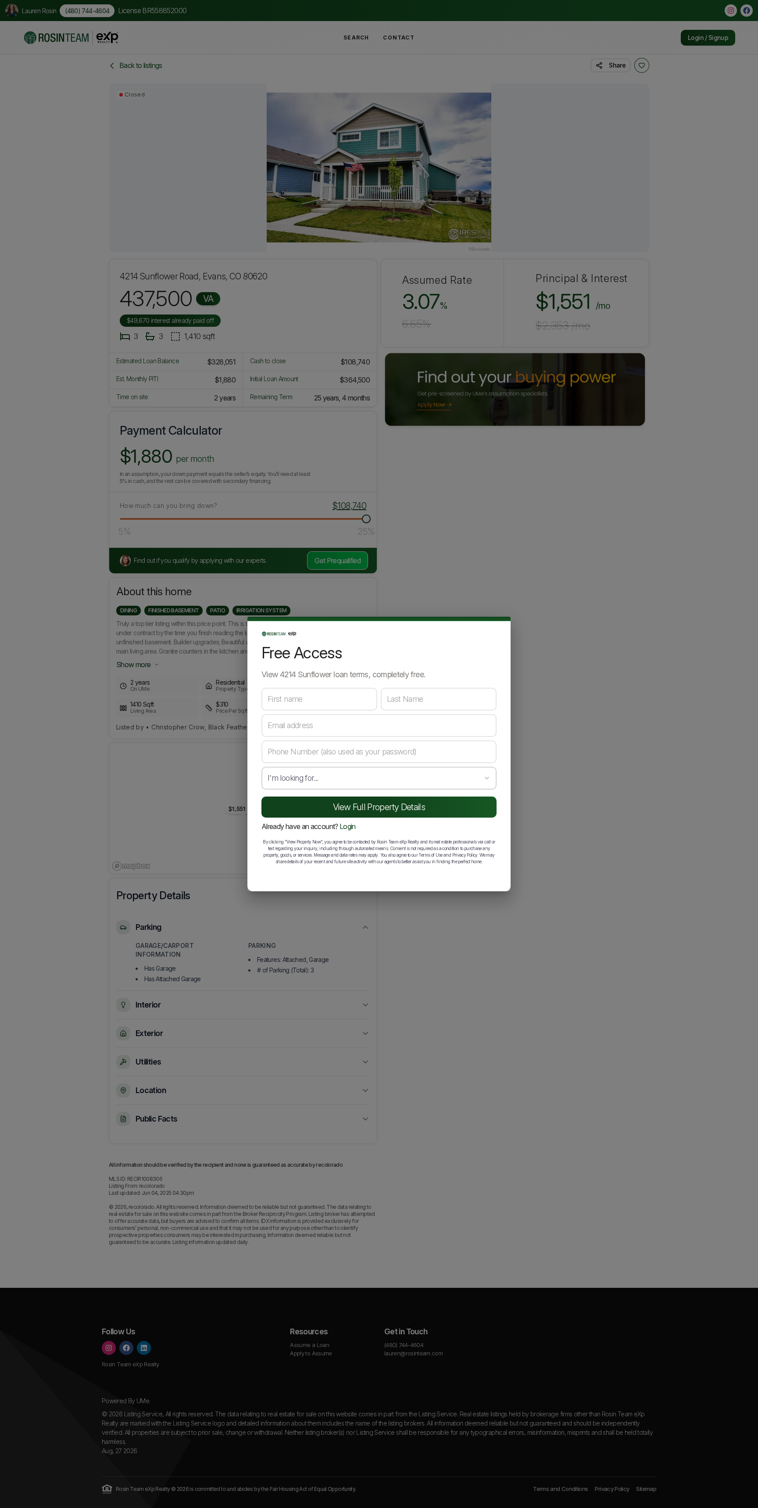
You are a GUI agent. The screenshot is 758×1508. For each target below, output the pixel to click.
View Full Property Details (379, 807)
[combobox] (379, 778)
